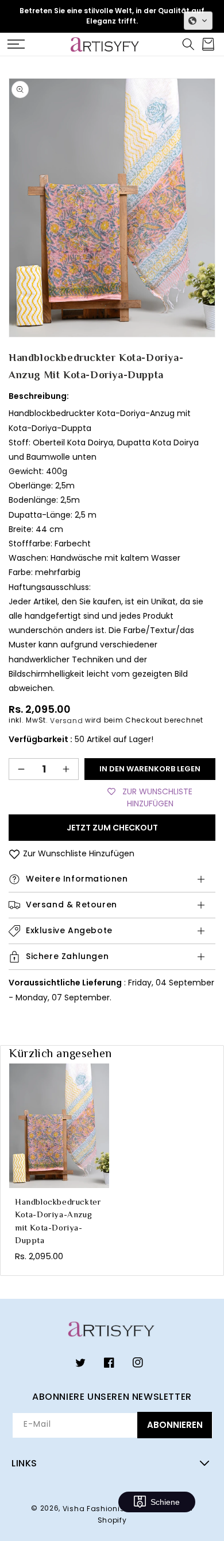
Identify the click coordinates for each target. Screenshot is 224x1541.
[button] (16, 44)
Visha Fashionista (98, 1508)
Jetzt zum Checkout (112, 827)
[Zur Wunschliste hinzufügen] (14, 854)
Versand (66, 720)
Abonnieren (175, 1425)
